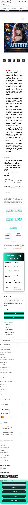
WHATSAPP (15, 496)
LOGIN (7, 10)
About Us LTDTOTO (5, 344)
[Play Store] (13, 476)
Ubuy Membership (5, 367)
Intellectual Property (5, 352)
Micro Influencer (4, 365)
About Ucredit (4, 397)
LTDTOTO (8, 71)
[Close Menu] (1, 6)
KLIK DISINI (18, 248)
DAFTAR (14, 313)
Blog (1, 392)
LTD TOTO (2, 450)
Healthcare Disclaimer (6, 372)
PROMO (15, 483)
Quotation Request (5, 349)
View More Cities (4, 465)
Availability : (7, 187)
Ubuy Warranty (4, 370)
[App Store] (4, 476)
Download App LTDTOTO (6, 382)
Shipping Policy (4, 362)
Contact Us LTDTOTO (5, 347)
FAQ (1, 394)
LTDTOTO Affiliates (5, 399)
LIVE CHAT (14, 500)
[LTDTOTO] (7, 5)
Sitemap (2, 354)
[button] (23, 19)
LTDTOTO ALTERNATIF (5, 463)
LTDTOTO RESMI (4, 460)
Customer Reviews (5, 387)
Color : (7, 192)
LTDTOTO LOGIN (4, 447)
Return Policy (3, 389)
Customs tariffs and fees (7, 359)
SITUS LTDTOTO (4, 453)
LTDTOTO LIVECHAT (5, 458)
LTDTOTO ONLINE (4, 455)
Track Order (3, 357)
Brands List (3, 384)
